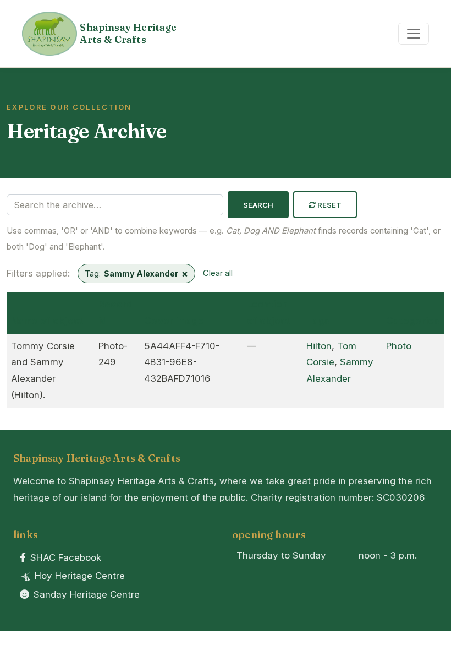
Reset (329, 205)
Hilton (319, 345)
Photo (398, 345)
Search (258, 205)
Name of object (47, 320)
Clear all (218, 273)
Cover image (174, 320)
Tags (318, 320)
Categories (413, 320)
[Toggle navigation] (413, 34)
